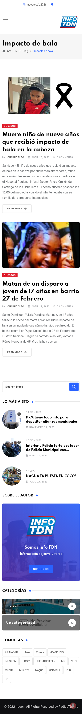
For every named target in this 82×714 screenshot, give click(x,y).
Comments (65, 157)
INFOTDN (10, 661)
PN (6, 679)
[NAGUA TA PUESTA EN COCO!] (11, 476)
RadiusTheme (68, 706)
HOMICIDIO (57, 652)
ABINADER (11, 652)
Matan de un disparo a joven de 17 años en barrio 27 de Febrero (40, 291)
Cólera (40, 652)
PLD (68, 670)
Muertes (24, 670)
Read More (14, 208)
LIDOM (26, 661)
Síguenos (41, 569)
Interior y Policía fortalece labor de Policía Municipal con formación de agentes (52, 450)
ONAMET (54, 670)
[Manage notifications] (73, 706)
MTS (74, 661)
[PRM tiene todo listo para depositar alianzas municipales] (11, 419)
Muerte (9, 670)
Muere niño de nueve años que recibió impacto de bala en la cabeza (40, 142)
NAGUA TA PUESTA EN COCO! (51, 476)
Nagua (30, 471)
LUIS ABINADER (45, 661)
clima (27, 652)
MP (63, 661)
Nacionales (34, 412)
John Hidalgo (15, 157)
